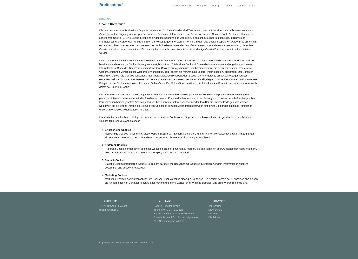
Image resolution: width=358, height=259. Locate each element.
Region (229, 5)
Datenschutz (215, 209)
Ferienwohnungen (182, 5)
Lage (252, 5)
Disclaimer (214, 217)
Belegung (201, 5)
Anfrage (215, 5)
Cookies (212, 213)
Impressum (214, 206)
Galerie (241, 5)
